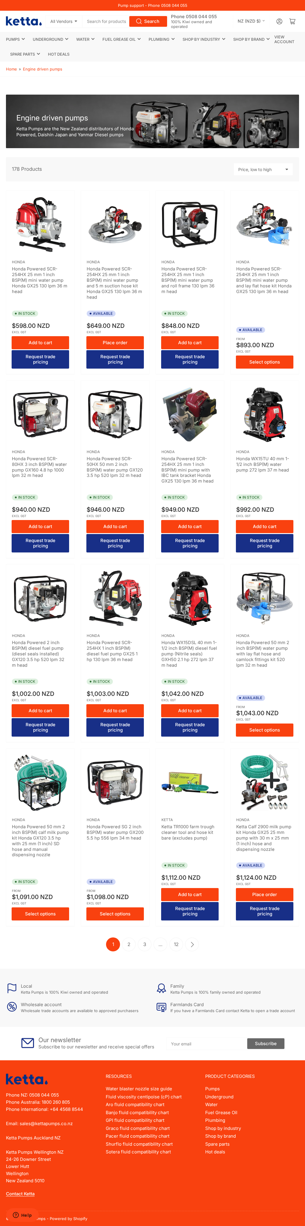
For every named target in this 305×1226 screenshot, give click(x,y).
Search (151, 21)
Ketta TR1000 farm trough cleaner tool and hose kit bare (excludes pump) (187, 832)
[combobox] (125, 21)
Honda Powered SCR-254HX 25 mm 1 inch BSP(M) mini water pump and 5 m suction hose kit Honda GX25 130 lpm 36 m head (114, 283)
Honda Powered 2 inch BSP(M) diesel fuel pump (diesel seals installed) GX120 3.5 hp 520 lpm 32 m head (38, 654)
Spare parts (22, 54)
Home (11, 69)
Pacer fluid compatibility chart (137, 1136)
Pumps (13, 39)
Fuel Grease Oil (119, 39)
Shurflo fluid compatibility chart (139, 1144)
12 (176, 944)
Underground (48, 39)
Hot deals (58, 54)
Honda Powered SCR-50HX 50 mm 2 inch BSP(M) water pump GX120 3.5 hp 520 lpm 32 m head (115, 467)
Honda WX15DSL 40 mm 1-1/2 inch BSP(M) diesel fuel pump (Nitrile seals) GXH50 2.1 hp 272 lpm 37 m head (189, 654)
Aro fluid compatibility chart (135, 1104)
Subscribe (266, 1043)
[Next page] (192, 944)
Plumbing (159, 39)
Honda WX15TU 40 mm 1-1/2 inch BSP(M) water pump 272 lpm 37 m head (262, 464)
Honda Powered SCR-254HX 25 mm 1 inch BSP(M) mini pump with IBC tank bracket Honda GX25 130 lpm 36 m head (187, 470)
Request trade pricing (40, 359)
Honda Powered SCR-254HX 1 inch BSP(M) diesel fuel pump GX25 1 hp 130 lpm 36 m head (112, 651)
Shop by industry (201, 39)
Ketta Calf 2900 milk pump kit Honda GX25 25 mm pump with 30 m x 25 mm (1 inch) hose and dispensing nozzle (263, 838)
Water (82, 39)
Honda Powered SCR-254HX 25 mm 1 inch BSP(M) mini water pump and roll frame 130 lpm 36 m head (187, 280)
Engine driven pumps (42, 69)
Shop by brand (248, 39)
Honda (18, 262)
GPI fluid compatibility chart (135, 1120)
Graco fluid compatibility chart (138, 1128)
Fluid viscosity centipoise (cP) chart (144, 1097)
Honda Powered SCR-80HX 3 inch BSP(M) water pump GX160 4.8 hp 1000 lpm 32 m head (39, 467)
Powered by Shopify (68, 1218)
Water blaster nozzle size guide (139, 1089)
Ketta (167, 820)
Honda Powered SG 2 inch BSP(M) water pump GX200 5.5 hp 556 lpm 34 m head (115, 832)
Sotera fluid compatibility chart (138, 1152)
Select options (264, 362)
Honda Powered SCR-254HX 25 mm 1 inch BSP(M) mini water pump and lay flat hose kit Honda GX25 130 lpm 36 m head (264, 280)
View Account (284, 39)
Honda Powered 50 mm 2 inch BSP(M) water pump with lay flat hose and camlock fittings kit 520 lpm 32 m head (262, 654)
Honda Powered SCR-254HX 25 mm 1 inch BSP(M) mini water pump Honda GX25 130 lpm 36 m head (39, 280)
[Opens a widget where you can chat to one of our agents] (22, 1215)
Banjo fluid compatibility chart (137, 1112)
